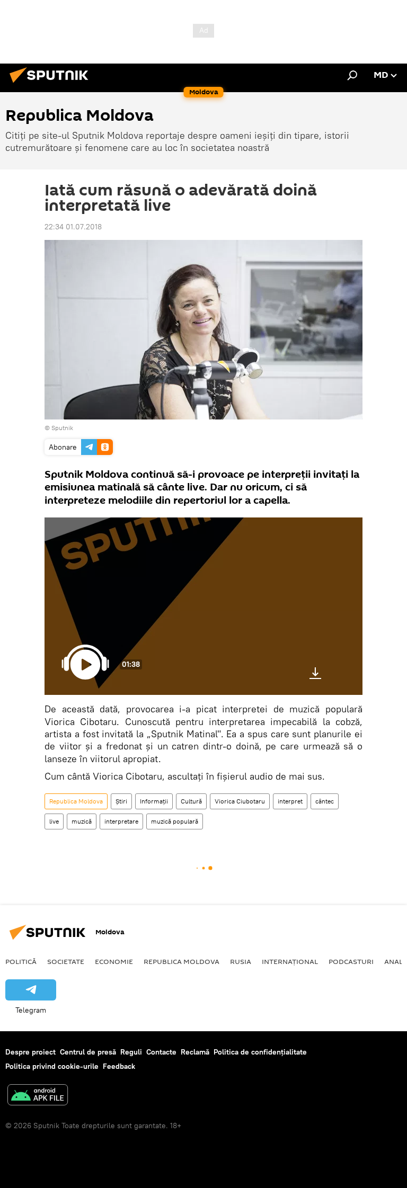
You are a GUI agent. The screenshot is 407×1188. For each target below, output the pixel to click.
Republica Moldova (76, 801)
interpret (290, 801)
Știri (121, 801)
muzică (82, 821)
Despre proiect (30, 1052)
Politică (21, 961)
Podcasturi (351, 961)
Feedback (119, 1066)
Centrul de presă (88, 1052)
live (54, 821)
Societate (65, 961)
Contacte (161, 1052)
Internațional (290, 961)
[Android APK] (38, 1096)
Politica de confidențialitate (260, 1052)
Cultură (191, 801)
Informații (154, 801)
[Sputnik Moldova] (52, 84)
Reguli (131, 1052)
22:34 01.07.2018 (73, 226)
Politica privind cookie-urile (52, 1066)
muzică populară (174, 821)
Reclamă (195, 1052)
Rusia (240, 961)
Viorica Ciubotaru (240, 801)
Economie (114, 961)
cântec (324, 801)
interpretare (121, 821)
